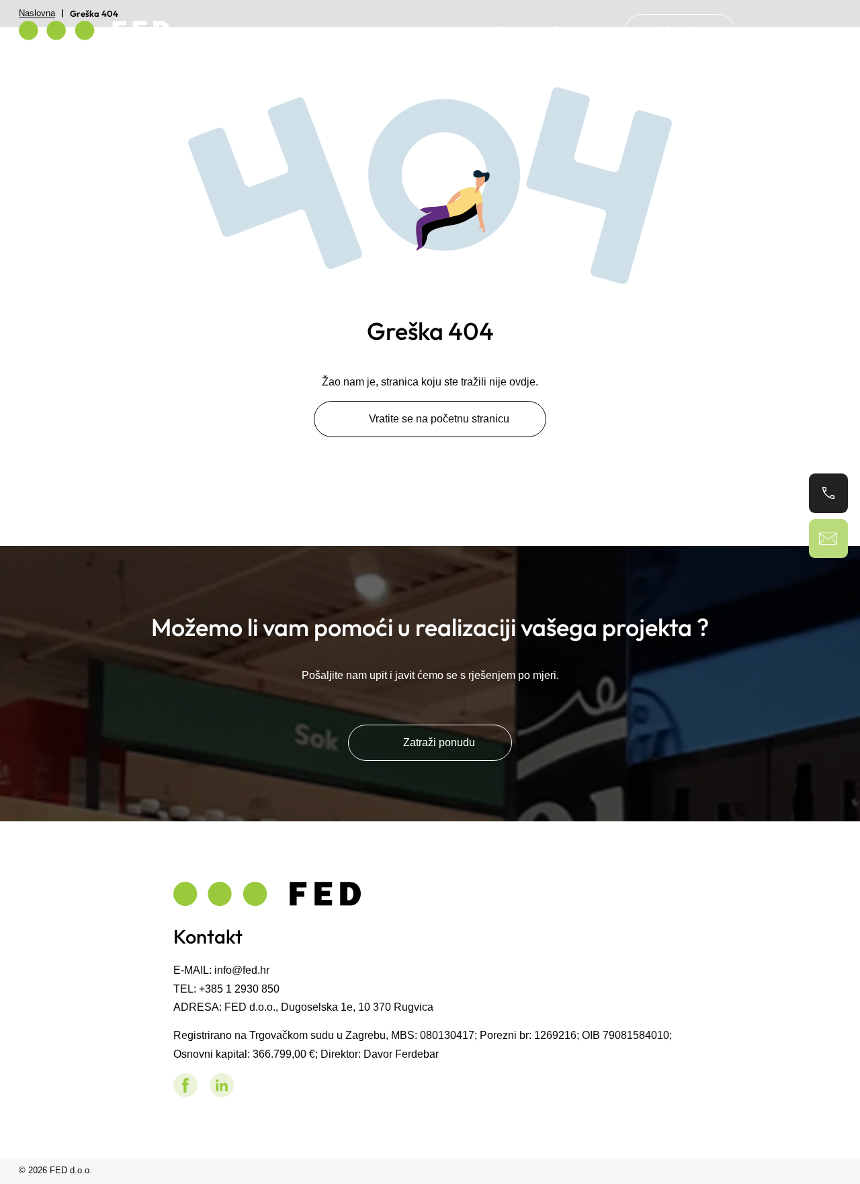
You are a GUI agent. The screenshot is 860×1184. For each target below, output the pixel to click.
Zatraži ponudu (439, 742)
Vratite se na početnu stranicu (439, 418)
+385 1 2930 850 (239, 989)
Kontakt (680, 30)
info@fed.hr (241, 970)
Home (509, 30)
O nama (570, 30)
